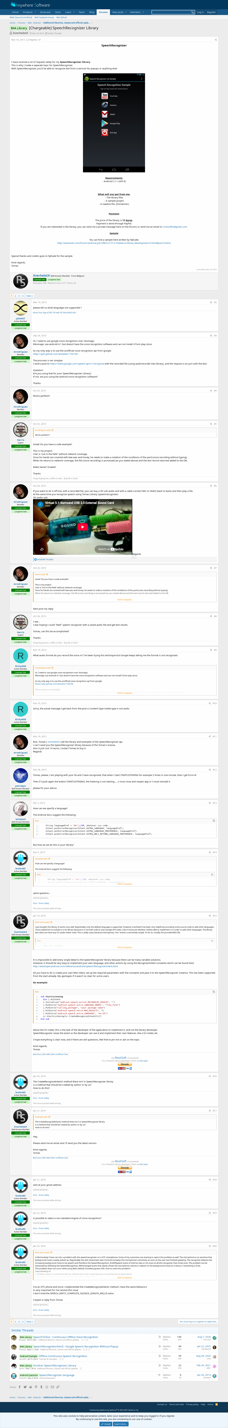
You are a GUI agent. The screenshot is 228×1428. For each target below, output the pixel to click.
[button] (29, 12)
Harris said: (40, 574)
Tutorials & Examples (48, 1359)
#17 (215, 1110)
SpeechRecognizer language (56, 1375)
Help (203, 1404)
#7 (215, 567)
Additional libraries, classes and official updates (58, 1340)
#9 (215, 649)
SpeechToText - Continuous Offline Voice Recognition (65, 1337)
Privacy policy (192, 1404)
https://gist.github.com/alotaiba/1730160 (55, 353)
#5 (215, 423)
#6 (215, 485)
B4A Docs (37, 1054)
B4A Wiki (46, 1054)
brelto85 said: (41, 1116)
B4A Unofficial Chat (59, 1054)
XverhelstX (20, 33)
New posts (117, 12)
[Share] (216, 40)
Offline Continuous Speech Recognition (63, 1356)
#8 (215, 616)
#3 (215, 335)
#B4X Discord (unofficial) (21, 17)
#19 (215, 1212)
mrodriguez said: (43, 430)
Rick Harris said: (42, 922)
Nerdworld (206, 1349)
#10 (215, 703)
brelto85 (21, 868)
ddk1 (209, 1368)
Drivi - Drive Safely (41, 903)
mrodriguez (20, 351)
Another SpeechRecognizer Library (54, 1365)
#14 (215, 852)
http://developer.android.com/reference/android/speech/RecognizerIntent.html (75, 966)
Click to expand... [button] (125, 599)
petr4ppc (20, 785)
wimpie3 (21, 819)
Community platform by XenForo (114, 1410)
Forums (103, 12)
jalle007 (20, 318)
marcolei (207, 1339)
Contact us (162, 1404)
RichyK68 (20, 666)
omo (209, 1358)
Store (58, 12)
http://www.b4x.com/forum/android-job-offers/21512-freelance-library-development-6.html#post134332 (114, 242)
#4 (215, 390)
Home (15, 12)
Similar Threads (54, 33)
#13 (215, 802)
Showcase (45, 12)
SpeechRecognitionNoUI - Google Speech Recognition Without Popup (75, 1346)
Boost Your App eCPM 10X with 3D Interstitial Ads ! (54, 312)
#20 (215, 1246)
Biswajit (22, 1340)
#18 (215, 1179)
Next (29, 295)
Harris (20, 439)
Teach (82, 12)
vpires (21, 1368)
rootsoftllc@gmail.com (175, 226)
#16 (215, 1076)
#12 (215, 769)
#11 (215, 736)
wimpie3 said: (41, 858)
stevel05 (22, 1359)
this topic (144, 1060)
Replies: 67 (35, 39)
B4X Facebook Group (44, 17)
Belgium (80, 275)
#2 (215, 302)
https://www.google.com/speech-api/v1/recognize (77, 363)
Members (135, 12)
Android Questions (47, 1378)
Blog (91, 12)
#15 (215, 915)
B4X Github (61, 17)
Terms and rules (176, 1404)
